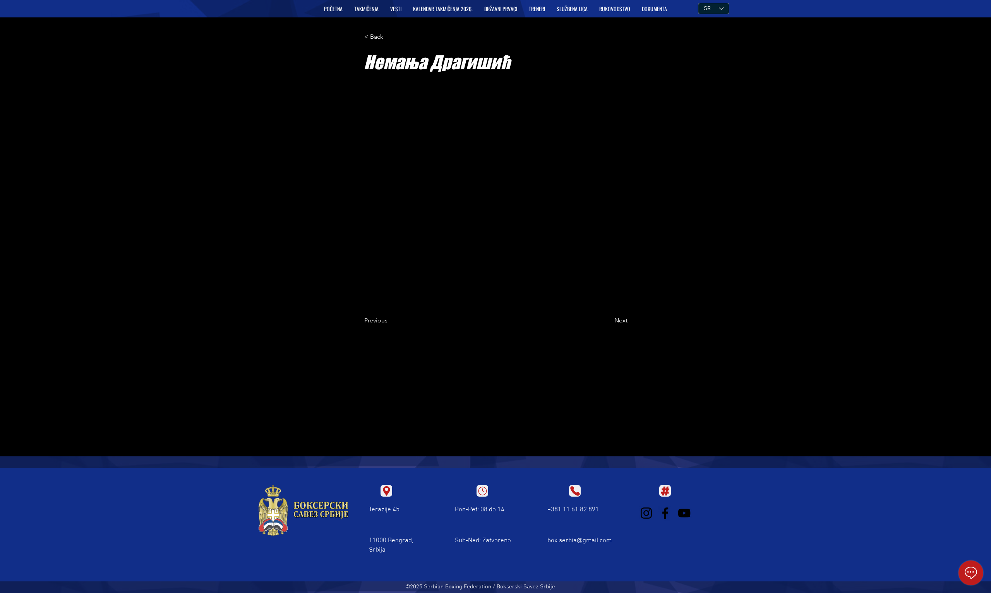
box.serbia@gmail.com (579, 541)
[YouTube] (684, 513)
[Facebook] (665, 513)
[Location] (386, 491)
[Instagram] (646, 513)
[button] (366, 9)
